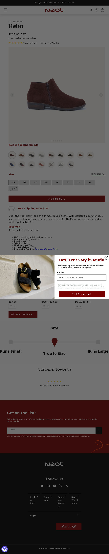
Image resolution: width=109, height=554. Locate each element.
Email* (60, 272)
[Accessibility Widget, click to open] (4, 549)
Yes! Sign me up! (81, 294)
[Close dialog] (106, 258)
